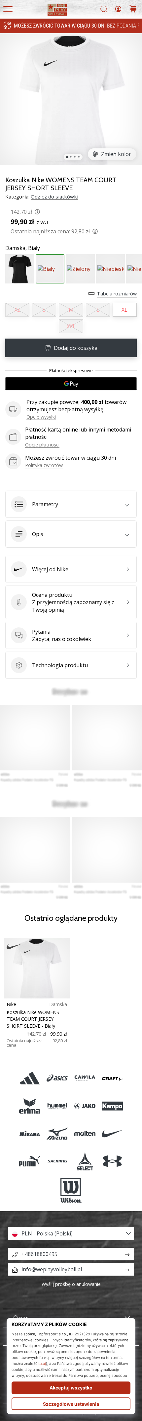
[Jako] (84, 1106)
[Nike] (112, 1133)
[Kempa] (112, 1106)
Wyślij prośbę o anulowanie (71, 1284)
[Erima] (30, 1106)
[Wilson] (71, 1190)
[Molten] (84, 1133)
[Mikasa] (30, 1133)
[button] (71, 504)
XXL (71, 326)
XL (124, 309)
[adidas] (30, 1078)
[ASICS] (57, 1078)
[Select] (84, 1161)
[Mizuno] (57, 1133)
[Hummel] (57, 1106)
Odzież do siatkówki (54, 196)
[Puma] (30, 1161)
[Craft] (112, 1078)
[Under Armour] (112, 1161)
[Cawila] (84, 1078)
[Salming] (57, 1161)
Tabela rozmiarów (117, 293)
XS (17, 309)
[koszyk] (133, 9)
